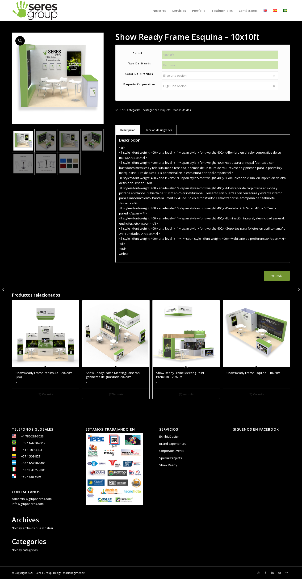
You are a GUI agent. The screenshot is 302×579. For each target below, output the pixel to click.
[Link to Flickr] (286, 572)
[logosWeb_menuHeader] (35, 10)
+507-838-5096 (31, 476)
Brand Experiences (172, 443)
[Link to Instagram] (258, 572)
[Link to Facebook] (265, 572)
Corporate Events (171, 451)
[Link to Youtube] (279, 572)
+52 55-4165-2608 (33, 470)
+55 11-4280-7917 (33, 443)
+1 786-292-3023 (32, 436)
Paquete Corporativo (139, 84)
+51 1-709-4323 (31, 450)
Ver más (276, 276)
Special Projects (170, 458)
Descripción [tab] (127, 130)
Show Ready (168, 465)
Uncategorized (150, 110)
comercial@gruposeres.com (32, 499)
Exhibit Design (169, 436)
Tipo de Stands (139, 63)
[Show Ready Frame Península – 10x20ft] (298, 289)
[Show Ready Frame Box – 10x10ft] (3, 289)
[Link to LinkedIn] (272, 572)
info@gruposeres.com (28, 504)
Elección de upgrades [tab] (158, 130)
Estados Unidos (181, 110)
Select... (139, 53)
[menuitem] (159, 10)
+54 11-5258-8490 (33, 463)
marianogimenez (74, 573)
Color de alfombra (139, 74)
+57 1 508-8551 (31, 456)
